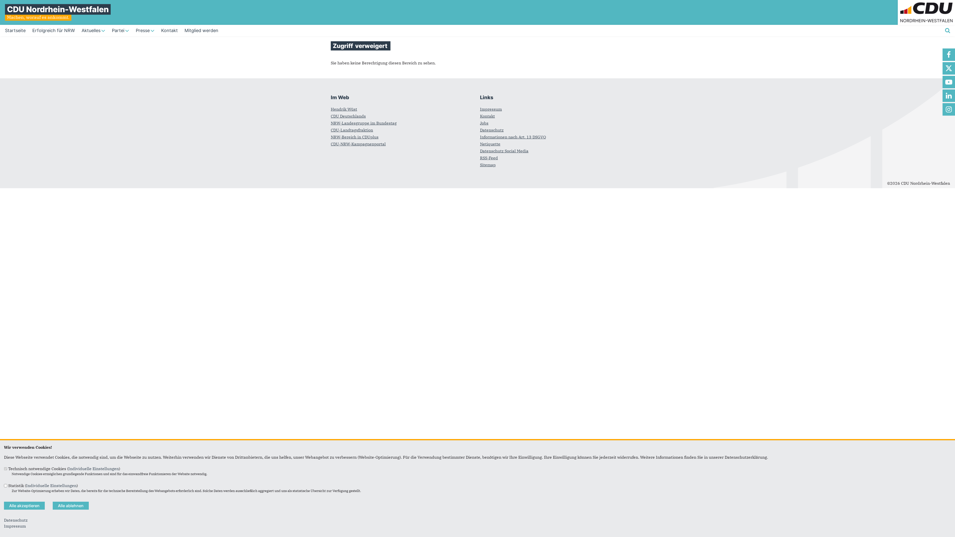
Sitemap (488, 164)
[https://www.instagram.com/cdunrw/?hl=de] (949, 109)
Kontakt (487, 116)
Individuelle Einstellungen (93, 468)
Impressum (491, 109)
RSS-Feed (489, 157)
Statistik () (43, 485)
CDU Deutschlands (348, 116)
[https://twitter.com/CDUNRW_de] (949, 68)
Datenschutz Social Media (504, 150)
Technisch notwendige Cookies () (64, 468)
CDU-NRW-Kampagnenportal (358, 143)
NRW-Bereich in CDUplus (355, 136)
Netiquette (490, 143)
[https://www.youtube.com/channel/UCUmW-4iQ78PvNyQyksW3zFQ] (949, 82)
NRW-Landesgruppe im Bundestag (364, 123)
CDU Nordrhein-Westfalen (58, 9)
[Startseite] (926, 2)
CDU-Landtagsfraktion (352, 130)
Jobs (484, 123)
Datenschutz (492, 130)
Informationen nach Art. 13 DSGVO (513, 136)
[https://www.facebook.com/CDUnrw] (949, 54)
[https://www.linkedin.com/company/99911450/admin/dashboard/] (949, 96)
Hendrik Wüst (344, 109)
